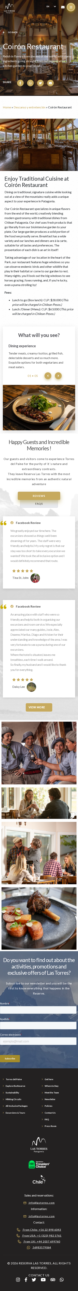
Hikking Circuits (13, 1099)
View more (37, 707)
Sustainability (12, 1092)
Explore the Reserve (15, 1086)
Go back (13, 32)
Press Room (50, 1126)
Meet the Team (52, 1092)
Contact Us (50, 1112)
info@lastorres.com (42, 1202)
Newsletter (50, 1099)
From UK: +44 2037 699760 (41, 1241)
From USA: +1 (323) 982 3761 (42, 1235)
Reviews (39, 495)
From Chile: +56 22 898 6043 (41, 1229)
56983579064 (41, 1247)
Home (7, 107)
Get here (49, 1079)
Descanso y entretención (29, 107)
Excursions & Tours (15, 1112)
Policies (48, 1106)
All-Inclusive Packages (17, 1106)
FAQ (47, 1119)
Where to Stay (51, 1086)
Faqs (39, 503)
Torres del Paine (14, 1079)
